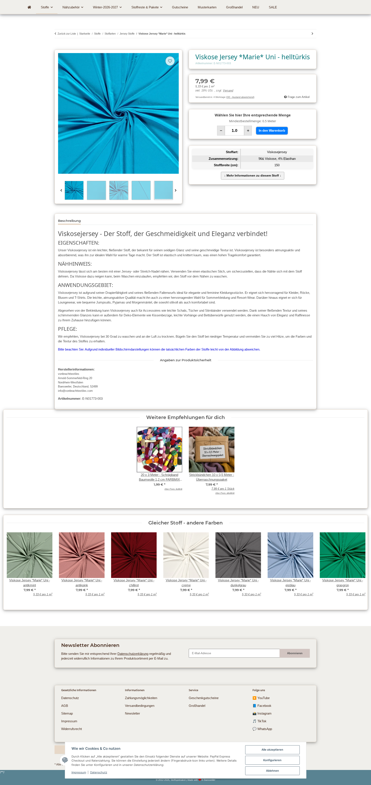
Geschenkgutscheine (204, 698)
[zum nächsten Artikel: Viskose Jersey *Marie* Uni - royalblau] (312, 33)
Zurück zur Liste (67, 33)
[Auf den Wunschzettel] (170, 61)
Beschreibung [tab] (69, 221)
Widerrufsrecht (71, 729)
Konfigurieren (272, 760)
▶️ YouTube (261, 698)
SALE (273, 7)
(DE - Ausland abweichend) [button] (240, 97)
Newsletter (132, 713)
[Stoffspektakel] (29, 7)
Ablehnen (272, 770)
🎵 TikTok (259, 721)
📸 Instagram (262, 713)
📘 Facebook (261, 705)
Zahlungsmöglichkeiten (141, 698)
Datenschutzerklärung (132, 653)
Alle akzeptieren (272, 749)
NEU (255, 7)
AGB (64, 705)
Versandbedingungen (139, 705)
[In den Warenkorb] (58, 47)
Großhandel (197, 705)
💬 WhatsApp (262, 729)
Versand (228, 90)
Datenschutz (98, 772)
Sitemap (67, 713)
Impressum (78, 772)
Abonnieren (295, 653)
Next (175, 190)
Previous (61, 190)
